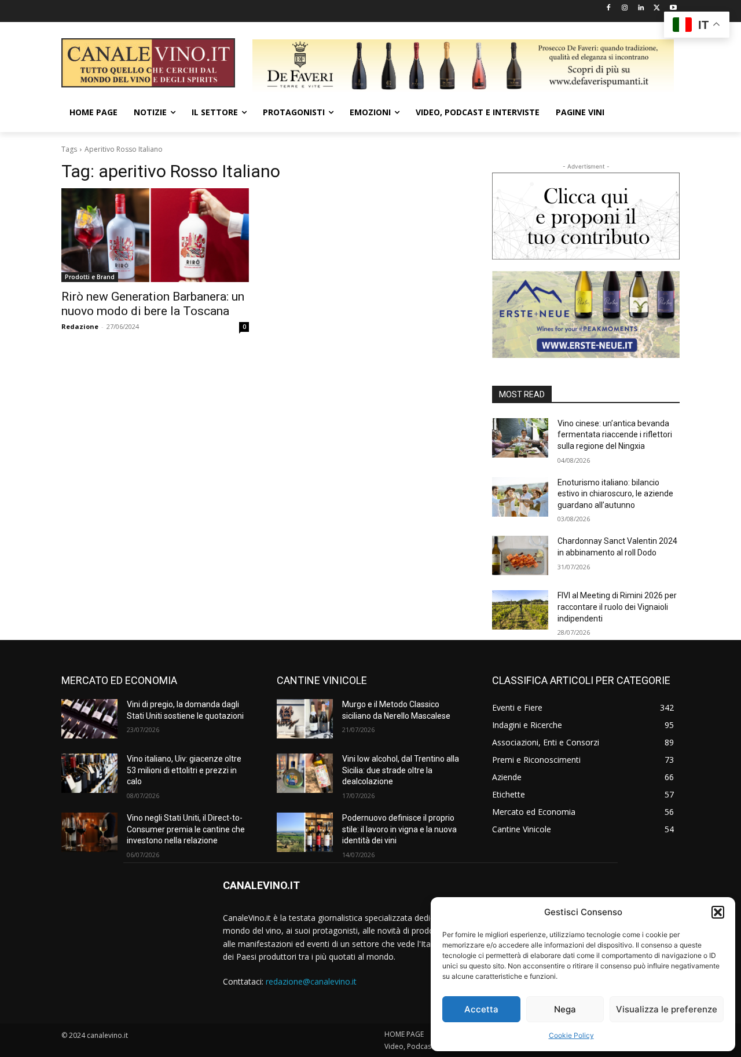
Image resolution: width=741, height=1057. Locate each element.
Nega (565, 1009)
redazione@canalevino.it (311, 981)
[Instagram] (625, 8)
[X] (656, 8)
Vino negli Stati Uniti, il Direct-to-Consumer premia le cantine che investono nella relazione (186, 829)
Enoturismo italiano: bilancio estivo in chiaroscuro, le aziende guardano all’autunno (615, 494)
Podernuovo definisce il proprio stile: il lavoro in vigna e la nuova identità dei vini (399, 829)
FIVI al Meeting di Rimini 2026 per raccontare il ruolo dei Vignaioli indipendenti (617, 607)
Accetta (481, 1009)
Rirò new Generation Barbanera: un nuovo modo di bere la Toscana (152, 304)
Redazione (79, 326)
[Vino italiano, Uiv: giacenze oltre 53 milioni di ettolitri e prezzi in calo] (89, 773)
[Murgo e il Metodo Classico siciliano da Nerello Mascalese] (305, 718)
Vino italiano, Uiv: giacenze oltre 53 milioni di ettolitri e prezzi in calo (184, 770)
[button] (718, 912)
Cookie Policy (571, 1035)
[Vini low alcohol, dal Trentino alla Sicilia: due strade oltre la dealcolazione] (305, 773)
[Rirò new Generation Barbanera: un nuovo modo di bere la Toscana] (155, 235)
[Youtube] (673, 8)
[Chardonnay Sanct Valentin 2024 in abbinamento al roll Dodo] (520, 555)
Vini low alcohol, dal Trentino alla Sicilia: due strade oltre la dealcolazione (400, 770)
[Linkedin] (641, 8)
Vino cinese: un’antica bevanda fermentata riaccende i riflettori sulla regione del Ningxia (614, 435)
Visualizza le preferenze (666, 1009)
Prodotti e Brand (90, 277)
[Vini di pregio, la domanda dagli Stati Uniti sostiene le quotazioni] (89, 718)
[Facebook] (608, 8)
